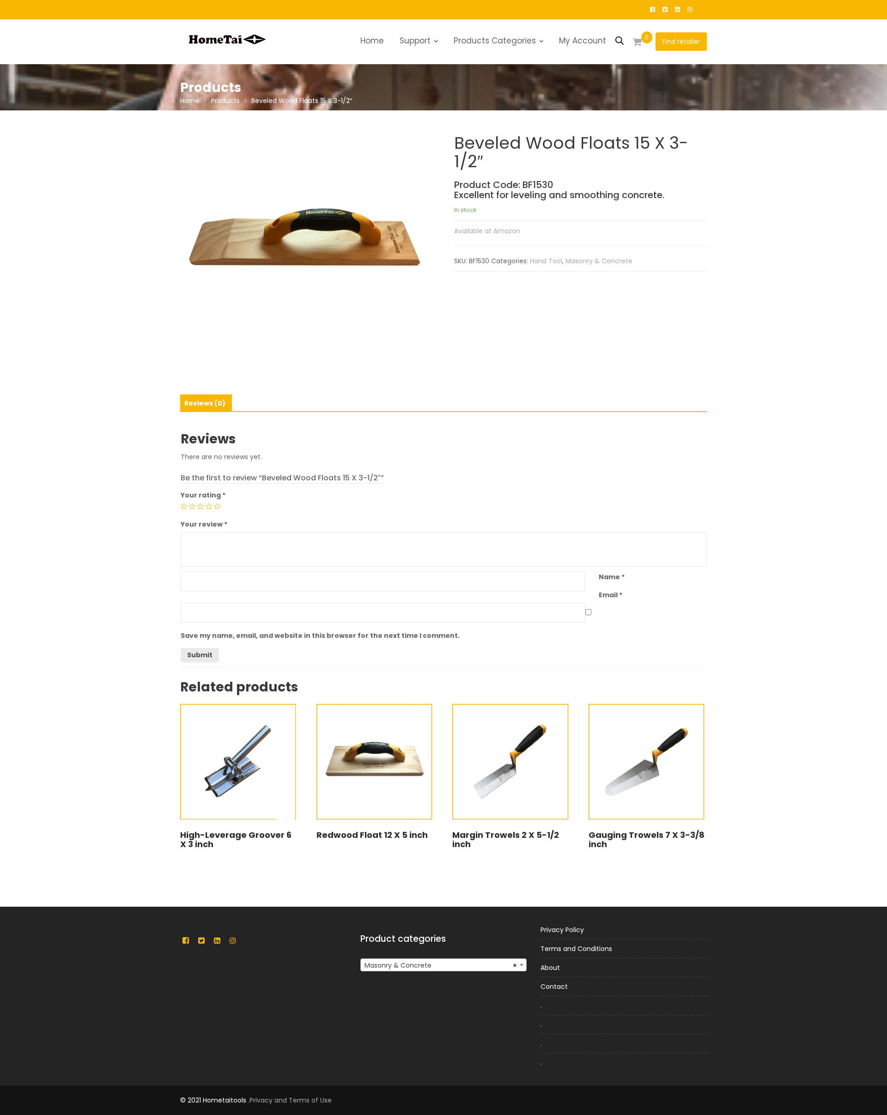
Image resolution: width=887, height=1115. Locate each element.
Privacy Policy (562, 929)
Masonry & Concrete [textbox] (441, 965)
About (550, 967)
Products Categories (495, 40)
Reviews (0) (204, 403)
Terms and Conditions (576, 948)
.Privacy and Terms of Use (290, 1100)
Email (610, 595)
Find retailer (681, 41)
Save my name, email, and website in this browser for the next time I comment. (320, 635)
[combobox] (443, 964)
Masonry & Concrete (598, 261)
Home (372, 40)
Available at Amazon (487, 231)
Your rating (203, 495)
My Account (582, 40)
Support (415, 40)
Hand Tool (546, 261)
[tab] (205, 403)
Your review (204, 524)
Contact (554, 986)
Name (612, 577)
